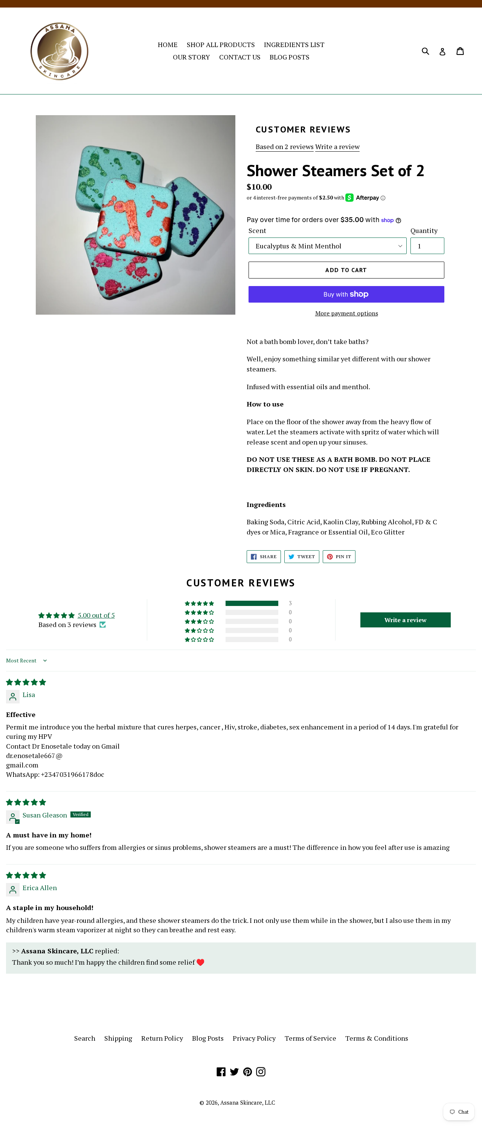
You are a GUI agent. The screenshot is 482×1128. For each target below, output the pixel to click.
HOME (168, 44)
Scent (257, 230)
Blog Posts (208, 1038)
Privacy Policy (254, 1038)
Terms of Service (310, 1038)
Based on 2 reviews (285, 146)
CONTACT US (240, 56)
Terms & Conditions (376, 1038)
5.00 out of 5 (96, 615)
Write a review (337, 146)
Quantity (424, 230)
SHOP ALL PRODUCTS (221, 44)
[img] (26, 682)
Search (84, 1038)
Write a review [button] (405, 620)
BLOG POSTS (290, 56)
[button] (200, 603)
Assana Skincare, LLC (247, 1102)
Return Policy (162, 1038)
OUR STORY (191, 56)
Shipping (118, 1038)
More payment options (346, 313)
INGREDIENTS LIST (294, 44)
